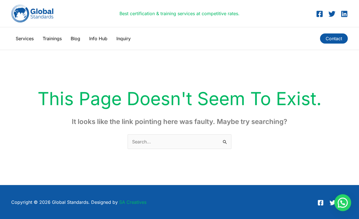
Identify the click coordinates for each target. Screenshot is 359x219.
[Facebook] (319, 13)
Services (25, 38)
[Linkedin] (344, 13)
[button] (334, 38)
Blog (75, 38)
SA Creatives (132, 202)
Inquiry (123, 38)
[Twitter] (331, 13)
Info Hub (98, 38)
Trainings (52, 38)
